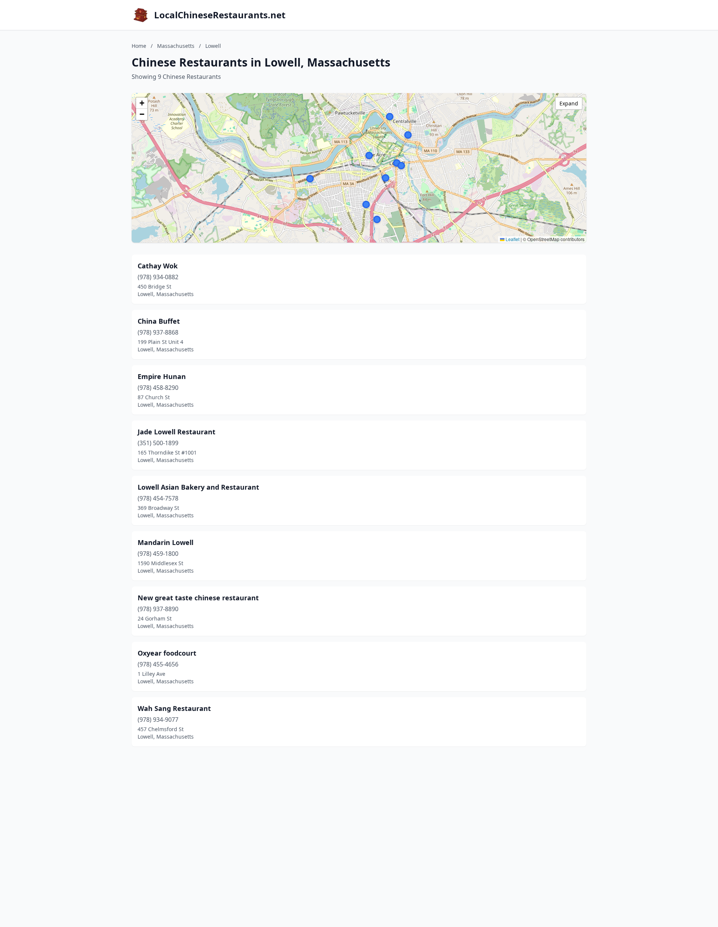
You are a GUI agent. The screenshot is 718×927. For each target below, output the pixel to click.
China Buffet (159, 321)
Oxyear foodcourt (167, 653)
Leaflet (511, 239)
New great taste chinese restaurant (198, 597)
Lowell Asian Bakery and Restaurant (198, 487)
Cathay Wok (158, 265)
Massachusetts (175, 45)
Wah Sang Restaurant (174, 708)
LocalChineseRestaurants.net (219, 15)
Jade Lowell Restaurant (176, 431)
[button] (408, 135)
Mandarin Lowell (165, 542)
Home (139, 45)
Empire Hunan (162, 376)
